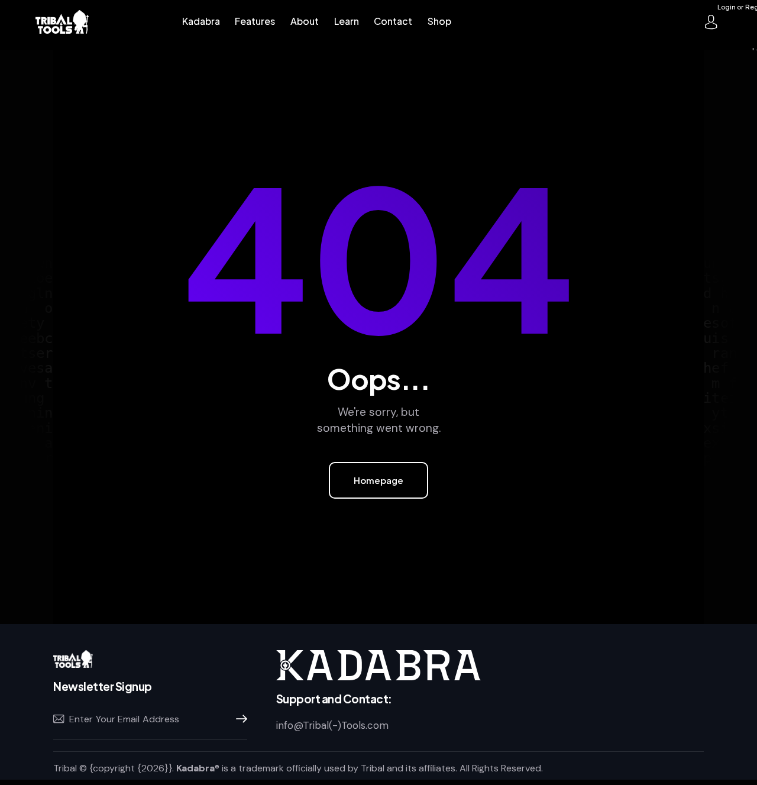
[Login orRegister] (711, 22)
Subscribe (238, 719)
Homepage (378, 480)
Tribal (65, 768)
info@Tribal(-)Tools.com (332, 725)
